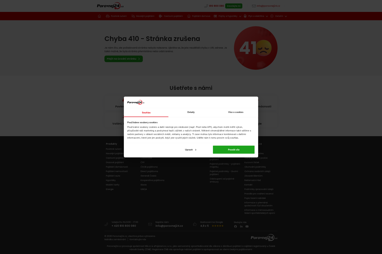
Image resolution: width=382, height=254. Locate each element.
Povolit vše (233, 149)
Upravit (189, 149)
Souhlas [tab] (146, 112)
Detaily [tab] (191, 112)
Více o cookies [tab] (235, 112)
